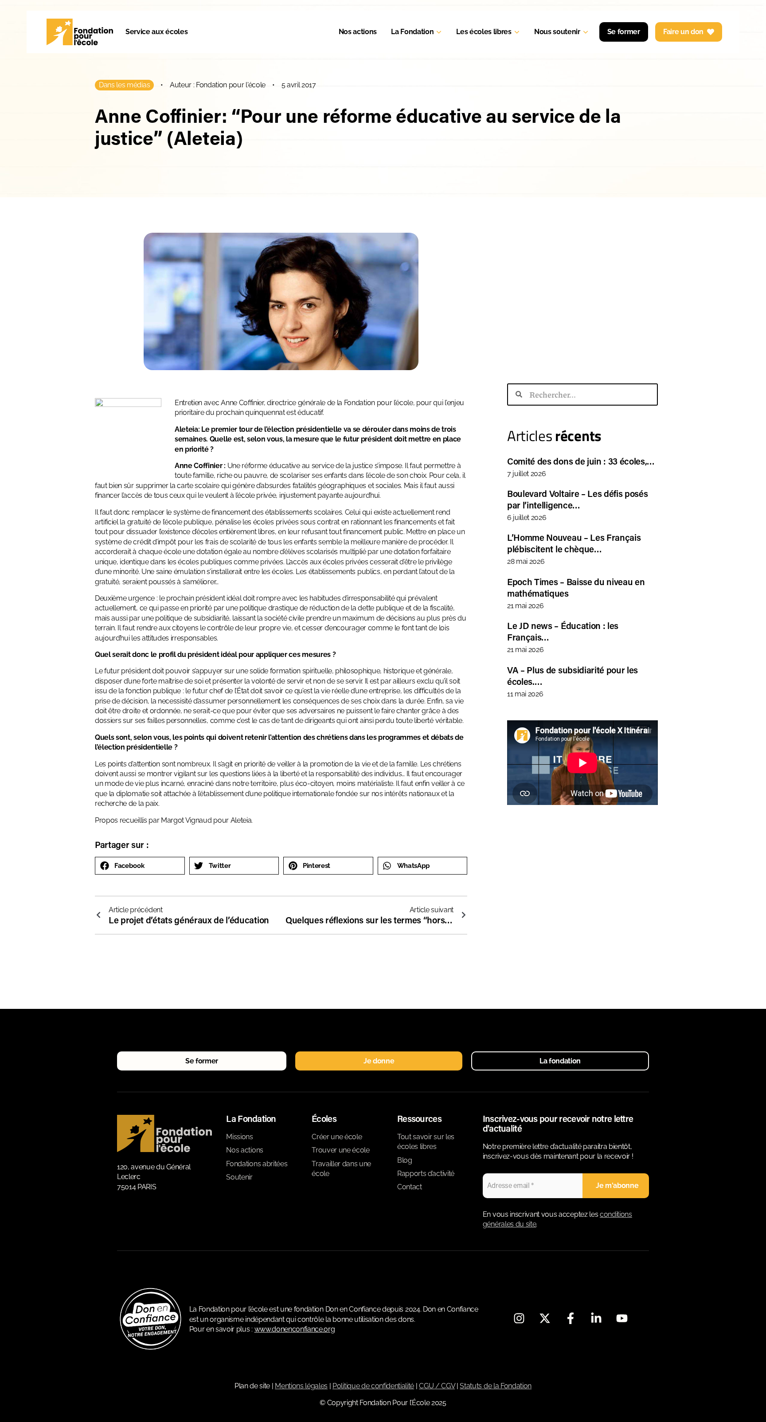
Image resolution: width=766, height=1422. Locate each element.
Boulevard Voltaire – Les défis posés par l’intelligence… (577, 499)
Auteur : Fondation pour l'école (218, 85)
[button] (140, 866)
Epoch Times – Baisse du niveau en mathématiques (576, 587)
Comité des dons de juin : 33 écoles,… (581, 461)
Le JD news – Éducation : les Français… (562, 631)
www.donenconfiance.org (294, 1329)
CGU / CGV (437, 1386)
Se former (623, 31)
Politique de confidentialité (373, 1386)
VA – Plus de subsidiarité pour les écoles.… (572, 675)
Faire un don (683, 31)
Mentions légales (301, 1386)
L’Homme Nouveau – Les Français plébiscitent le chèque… (574, 543)
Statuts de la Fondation (496, 1386)
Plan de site (252, 1386)
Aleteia (241, 820)
